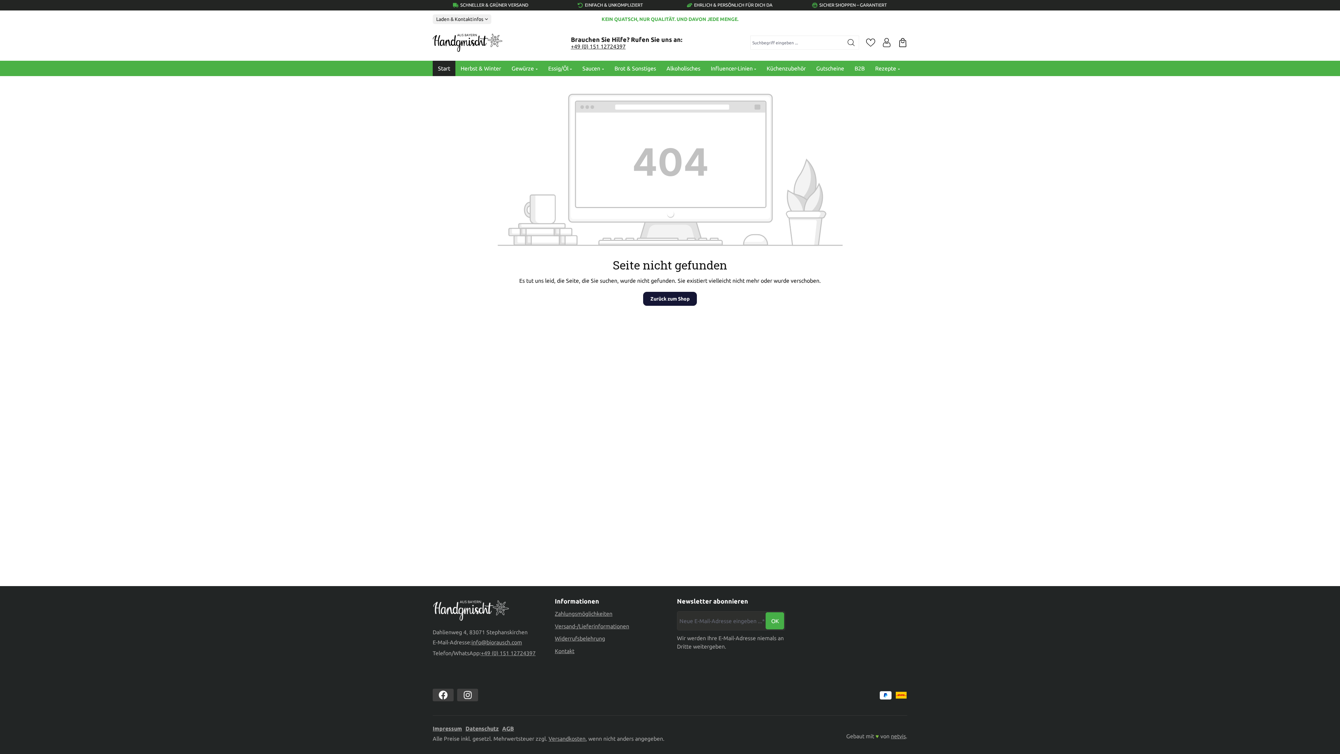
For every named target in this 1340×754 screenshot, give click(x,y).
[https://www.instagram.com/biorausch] (467, 695)
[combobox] (797, 43)
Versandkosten (567, 738)
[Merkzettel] (870, 42)
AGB (508, 728)
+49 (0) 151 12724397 (598, 46)
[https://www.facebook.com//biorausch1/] (443, 695)
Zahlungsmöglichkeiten (583, 614)
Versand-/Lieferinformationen (592, 626)
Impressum (447, 728)
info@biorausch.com (496, 642)
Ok (775, 621)
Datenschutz (482, 728)
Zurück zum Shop (670, 299)
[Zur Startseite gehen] (467, 43)
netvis (898, 736)
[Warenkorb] (902, 42)
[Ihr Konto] (886, 42)
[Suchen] (851, 43)
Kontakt (564, 651)
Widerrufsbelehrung (580, 638)
